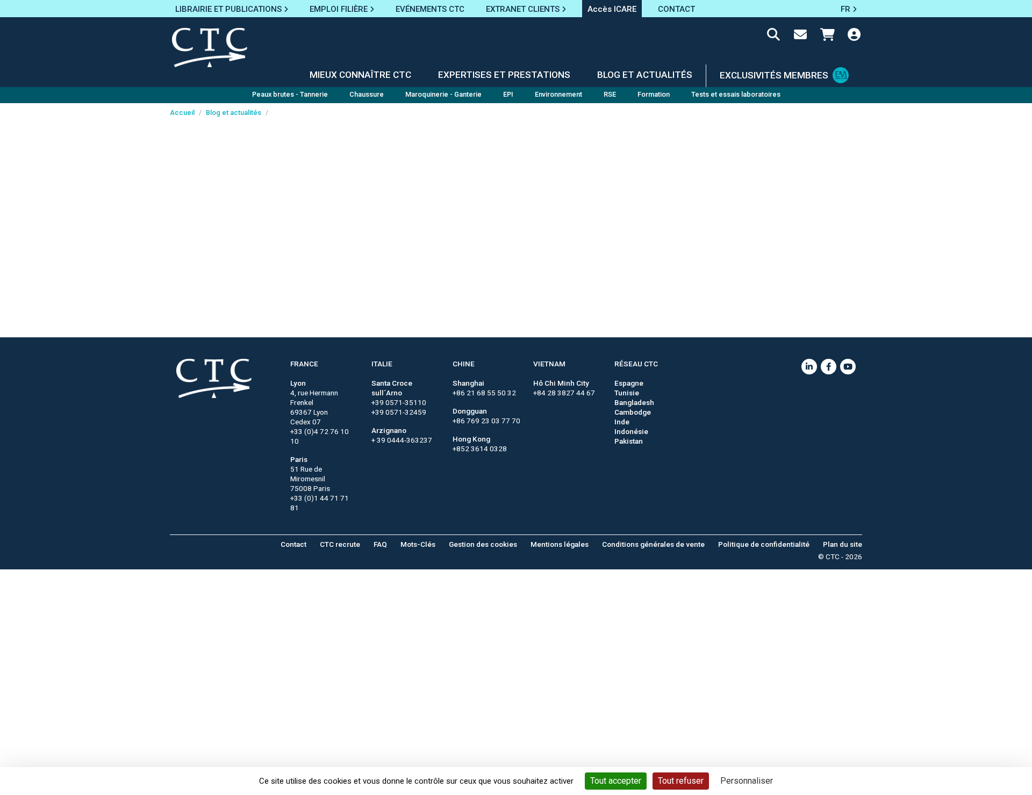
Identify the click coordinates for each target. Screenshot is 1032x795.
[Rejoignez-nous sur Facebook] (828, 366)
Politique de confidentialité (763, 544)
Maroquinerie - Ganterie (443, 94)
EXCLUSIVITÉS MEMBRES (774, 75)
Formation (653, 94)
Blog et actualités (233, 113)
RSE (610, 94)
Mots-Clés (417, 544)
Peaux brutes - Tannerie (290, 94)
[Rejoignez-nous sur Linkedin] (809, 366)
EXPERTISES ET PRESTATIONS (504, 74)
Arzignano (388, 430)
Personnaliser (746, 781)
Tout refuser (681, 781)
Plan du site (842, 544)
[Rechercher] (773, 36)
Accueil (182, 113)
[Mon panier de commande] (827, 36)
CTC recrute (340, 544)
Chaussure (366, 94)
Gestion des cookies (483, 544)
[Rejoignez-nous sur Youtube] (848, 366)
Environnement (558, 94)
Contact (293, 544)
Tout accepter (615, 781)
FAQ (380, 544)
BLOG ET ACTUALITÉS (644, 74)
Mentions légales (560, 544)
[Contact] (800, 36)
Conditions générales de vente (653, 544)
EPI (508, 94)
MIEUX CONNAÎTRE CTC (360, 74)
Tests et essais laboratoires (735, 94)
